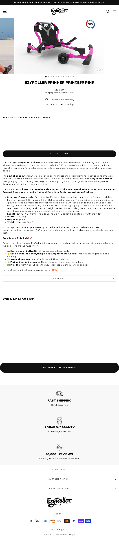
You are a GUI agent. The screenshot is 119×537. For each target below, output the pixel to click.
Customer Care (58, 479)
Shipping (49, 93)
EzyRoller (59, 470)
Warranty (59, 278)
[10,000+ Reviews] (59, 447)
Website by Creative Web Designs (59, 534)
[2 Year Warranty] (59, 421)
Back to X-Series (61, 367)
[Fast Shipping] (59, 394)
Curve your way (59, 488)
